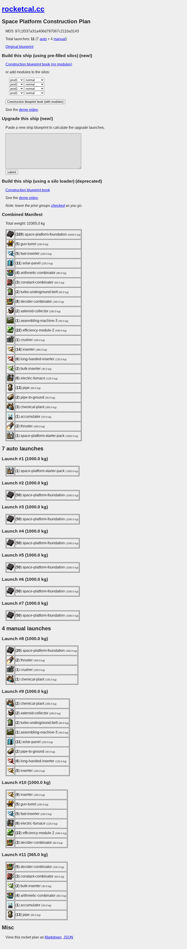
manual (60, 39)
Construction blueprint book (27, 190)
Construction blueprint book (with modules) (35, 101)
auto (43, 39)
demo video (28, 110)
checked (58, 206)
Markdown (53, 937)
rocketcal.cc (23, 9)
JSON (68, 937)
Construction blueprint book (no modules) (38, 64)
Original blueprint (19, 47)
